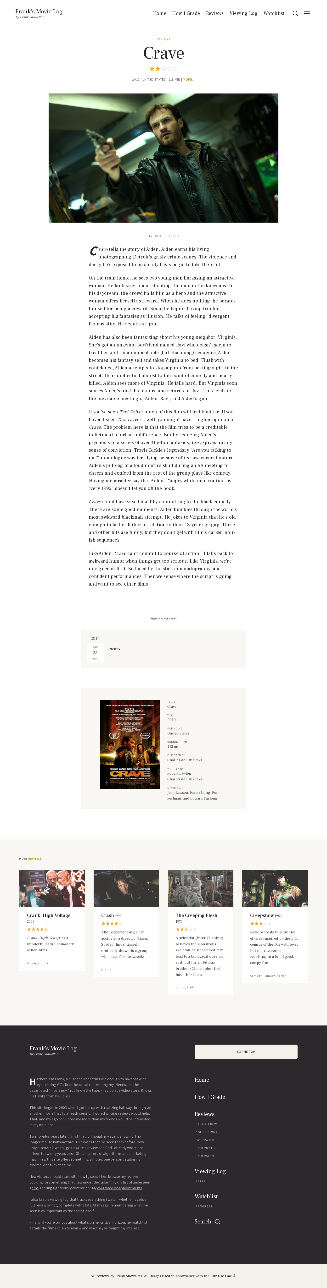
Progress (204, 1206)
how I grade (87, 1176)
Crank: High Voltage (48, 918)
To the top (246, 1052)
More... (189, 79)
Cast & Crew (206, 1124)
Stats (200, 1181)
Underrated (206, 1148)
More (30, 858)
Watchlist (274, 13)
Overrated (205, 1140)
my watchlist (137, 1222)
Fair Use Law (220, 1276)
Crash (111, 915)
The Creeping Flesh (196, 918)
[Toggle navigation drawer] (307, 13)
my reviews (130, 1176)
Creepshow (266, 915)
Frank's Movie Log (39, 11)
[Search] (295, 13)
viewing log (59, 1199)
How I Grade (186, 13)
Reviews (215, 13)
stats (87, 1205)
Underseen (205, 1156)
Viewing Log (244, 13)
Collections (206, 1132)
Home (159, 13)
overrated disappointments (119, 1188)
